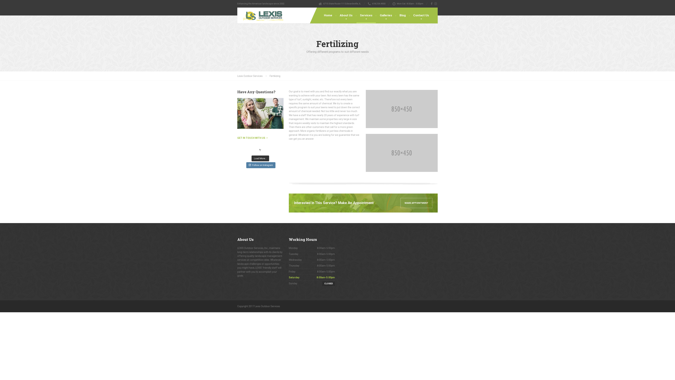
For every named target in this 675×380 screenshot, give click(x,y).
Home (328, 15)
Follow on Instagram (262, 165)
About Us (346, 15)
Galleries (386, 15)
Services (366, 15)
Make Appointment (416, 203)
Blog (403, 15)
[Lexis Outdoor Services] (261, 15)
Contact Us (421, 15)
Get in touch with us (251, 138)
